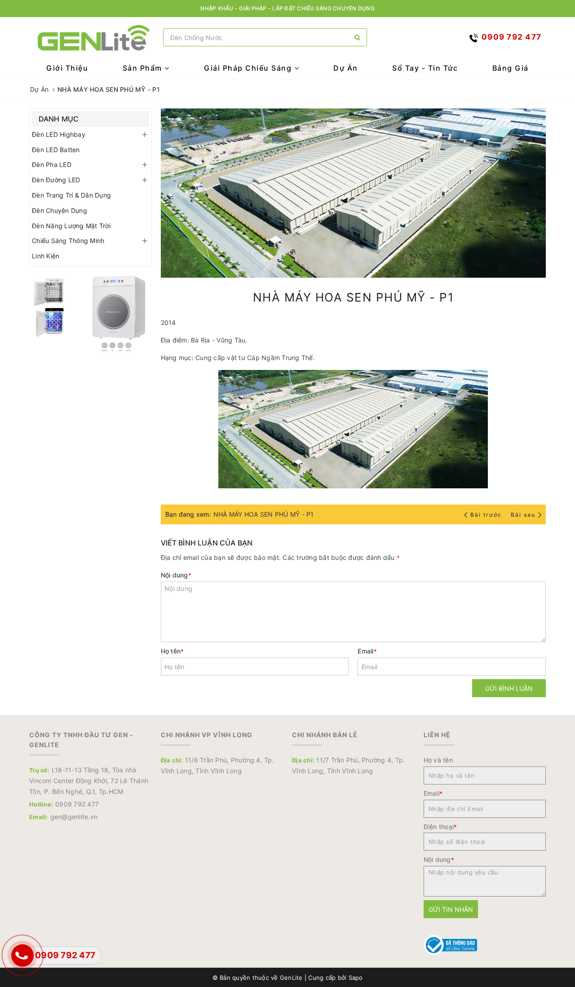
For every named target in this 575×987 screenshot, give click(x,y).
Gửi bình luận (509, 688)
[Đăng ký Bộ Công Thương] (451, 944)
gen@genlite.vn (74, 816)
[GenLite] (94, 37)
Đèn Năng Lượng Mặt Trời (71, 226)
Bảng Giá (510, 67)
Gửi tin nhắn (451, 909)
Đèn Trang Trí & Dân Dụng (71, 195)
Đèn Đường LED (56, 180)
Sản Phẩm (144, 67)
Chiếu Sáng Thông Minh (68, 240)
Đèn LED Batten (56, 149)
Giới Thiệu (67, 67)
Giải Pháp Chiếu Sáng (249, 67)
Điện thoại (440, 826)
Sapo (356, 977)
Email (367, 651)
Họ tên (172, 651)
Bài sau (523, 514)
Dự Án (345, 67)
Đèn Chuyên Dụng (59, 210)
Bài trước (487, 514)
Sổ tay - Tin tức (425, 67)
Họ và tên (438, 760)
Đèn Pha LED (51, 164)
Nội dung (176, 575)
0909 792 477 (77, 804)
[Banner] (90, 312)
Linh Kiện (45, 256)
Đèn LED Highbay (58, 134)
